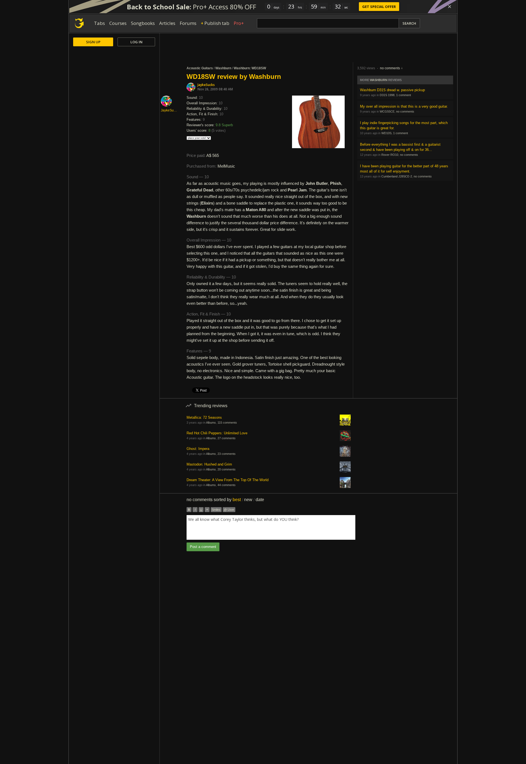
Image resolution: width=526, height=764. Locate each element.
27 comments (227, 438)
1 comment (403, 95)
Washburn (223, 68)
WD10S (386, 133)
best (237, 499)
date (260, 499)
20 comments (227, 469)
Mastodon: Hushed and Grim (209, 464)
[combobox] (271, 527)
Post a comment (203, 547)
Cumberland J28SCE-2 (396, 176)
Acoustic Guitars (200, 68)
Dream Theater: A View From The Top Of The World (227, 480)
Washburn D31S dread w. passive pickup (392, 90)
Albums (211, 422)
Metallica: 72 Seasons (204, 417)
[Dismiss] (449, 6)
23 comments (227, 453)
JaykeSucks (206, 84)
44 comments (227, 485)
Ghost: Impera (198, 449)
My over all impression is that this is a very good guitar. (404, 106)
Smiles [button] (216, 509)
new (248, 499)
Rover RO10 (389, 154)
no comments (390, 68)
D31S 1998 (387, 95)
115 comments (227, 422)
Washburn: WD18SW (250, 68)
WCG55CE (387, 111)
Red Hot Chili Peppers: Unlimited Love (217, 433)
